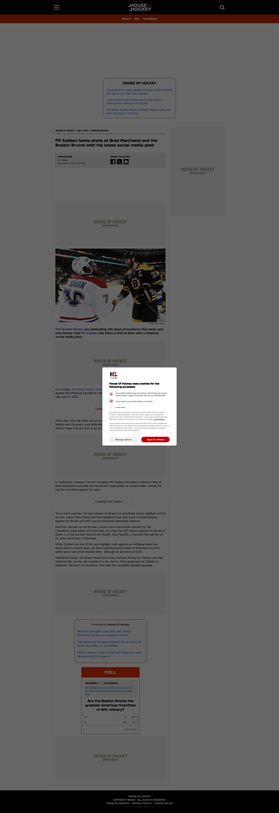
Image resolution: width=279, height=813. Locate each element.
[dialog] (139, 406)
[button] (139, 407)
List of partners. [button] (159, 419)
